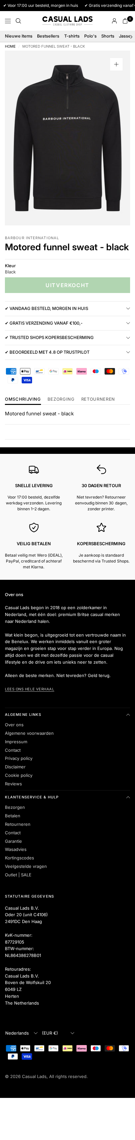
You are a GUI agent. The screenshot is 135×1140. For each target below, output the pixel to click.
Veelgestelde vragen (26, 866)
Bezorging (61, 399)
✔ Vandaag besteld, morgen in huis (46, 308)
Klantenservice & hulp (32, 797)
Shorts (107, 36)
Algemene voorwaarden (29, 733)
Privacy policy (18, 758)
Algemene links (23, 714)
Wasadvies (16, 849)
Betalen (12, 815)
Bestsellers (48, 36)
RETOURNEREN (98, 399)
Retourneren (17, 824)
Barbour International (32, 238)
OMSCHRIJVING (23, 399)
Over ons (14, 724)
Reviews (13, 783)
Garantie (13, 841)
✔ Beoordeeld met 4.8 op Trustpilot (47, 352)
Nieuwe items (18, 36)
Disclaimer (15, 766)
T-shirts (72, 36)
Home (10, 46)
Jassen (126, 36)
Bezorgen (15, 807)
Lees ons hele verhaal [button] (29, 689)
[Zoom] (116, 64)
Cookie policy (18, 775)
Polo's (90, 36)
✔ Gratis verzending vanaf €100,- (44, 323)
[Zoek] (18, 21)
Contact (13, 750)
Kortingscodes (19, 857)
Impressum (16, 741)
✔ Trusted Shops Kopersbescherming (49, 337)
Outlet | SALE (18, 874)
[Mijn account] (114, 21)
